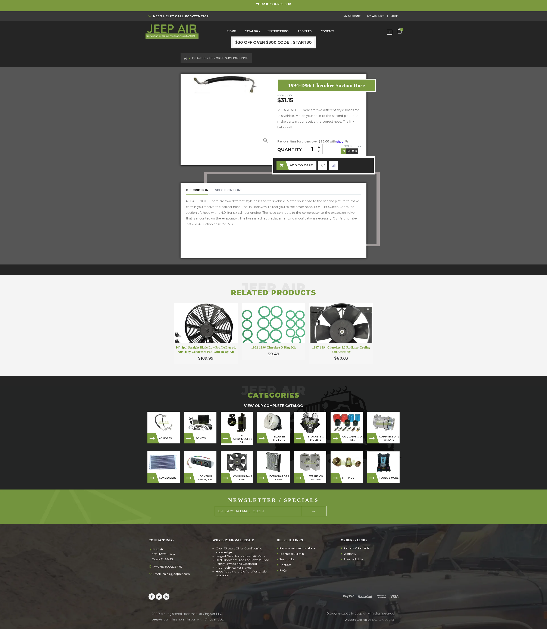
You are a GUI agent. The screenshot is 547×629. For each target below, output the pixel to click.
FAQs (283, 570)
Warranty (350, 553)
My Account (352, 16)
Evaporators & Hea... (279, 478)
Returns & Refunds (356, 548)
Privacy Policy (353, 559)
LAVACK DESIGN (383, 619)
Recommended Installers (297, 548)
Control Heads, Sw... (206, 478)
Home (185, 58)
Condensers (167, 477)
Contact (285, 565)
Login (394, 16)
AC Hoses (165, 438)
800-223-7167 (197, 16)
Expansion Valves (316, 478)
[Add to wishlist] (322, 165)
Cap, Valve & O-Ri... (352, 438)
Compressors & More (389, 438)
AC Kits (201, 438)
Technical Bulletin (291, 553)
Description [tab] (197, 190)
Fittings (348, 477)
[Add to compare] (333, 165)
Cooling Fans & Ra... (242, 478)
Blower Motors (279, 438)
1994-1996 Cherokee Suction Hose (326, 85)
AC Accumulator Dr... (243, 439)
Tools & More (389, 477)
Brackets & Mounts (316, 438)
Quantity (289, 149)
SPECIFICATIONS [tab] (229, 190)
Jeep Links (286, 559)
